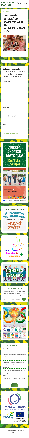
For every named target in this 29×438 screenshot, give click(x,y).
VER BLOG (14, 385)
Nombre (6, 108)
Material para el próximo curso (12, 349)
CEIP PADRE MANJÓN (8, 3)
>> (24, 299)
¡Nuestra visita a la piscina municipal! (14, 379)
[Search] (27, 4)
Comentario (7, 81)
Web (4, 124)
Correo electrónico (9, 116)
